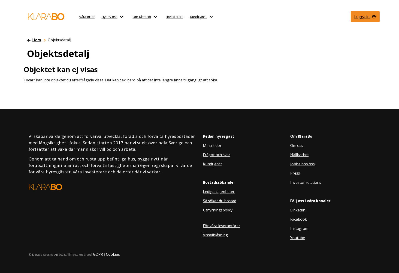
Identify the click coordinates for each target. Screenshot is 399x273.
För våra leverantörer (221, 225)
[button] (124, 17)
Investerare (174, 17)
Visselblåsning (215, 234)
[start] (46, 17)
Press (295, 173)
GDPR (98, 254)
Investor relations (305, 182)
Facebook (298, 219)
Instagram (299, 228)
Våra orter (87, 17)
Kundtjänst (198, 17)
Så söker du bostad (219, 200)
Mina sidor (212, 145)
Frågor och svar (216, 154)
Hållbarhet (299, 154)
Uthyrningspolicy (218, 210)
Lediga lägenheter (219, 191)
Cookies (113, 254)
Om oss (296, 145)
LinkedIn (297, 210)
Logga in (362, 16)
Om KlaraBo (142, 17)
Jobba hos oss (302, 163)
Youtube (297, 237)
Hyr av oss (109, 17)
